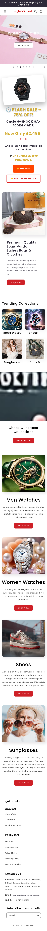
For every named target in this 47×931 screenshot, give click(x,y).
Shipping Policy (12, 858)
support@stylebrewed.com (26, 895)
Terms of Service (13, 864)
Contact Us (10, 819)
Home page (10, 808)
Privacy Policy (11, 847)
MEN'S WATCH (24, 440)
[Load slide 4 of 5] (26, 67)
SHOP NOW (23, 45)
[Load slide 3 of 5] (23, 67)
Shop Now (16, 282)
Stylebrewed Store (27, 925)
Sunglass (10, 362)
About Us (9, 841)
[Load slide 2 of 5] (20, 67)
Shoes (33, 332)
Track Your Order (13, 825)
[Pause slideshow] (44, 67)
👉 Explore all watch (23, 178)
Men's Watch (12, 332)
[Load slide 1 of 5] (17, 67)
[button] (5, 11)
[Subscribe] (38, 915)
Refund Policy (11, 853)
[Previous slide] (13, 67)
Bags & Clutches (33, 362)
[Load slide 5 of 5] (29, 67)
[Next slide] (34, 67)
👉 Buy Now (23, 168)
